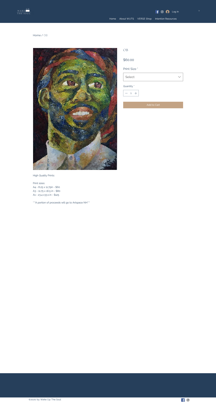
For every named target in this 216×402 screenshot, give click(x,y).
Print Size (130, 69)
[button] (199, 10)
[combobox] (153, 77)
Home (37, 35)
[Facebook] (157, 11)
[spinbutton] (131, 93)
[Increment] (136, 93)
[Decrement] (126, 93)
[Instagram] (162, 11)
